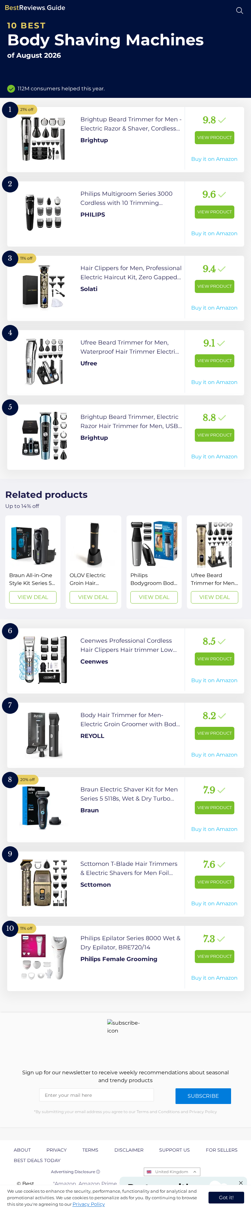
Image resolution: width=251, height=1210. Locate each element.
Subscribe (203, 1096)
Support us (174, 1150)
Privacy (56, 1150)
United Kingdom (171, 1171)
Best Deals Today (37, 1160)
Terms (90, 1150)
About (22, 1150)
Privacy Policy (89, 1204)
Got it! (226, 1197)
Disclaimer (128, 1150)
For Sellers (222, 1150)
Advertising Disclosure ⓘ (75, 1171)
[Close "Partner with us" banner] (241, 1183)
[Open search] (239, 10)
